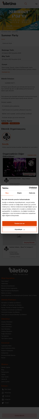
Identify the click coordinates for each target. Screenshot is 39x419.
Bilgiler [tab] (19, 193)
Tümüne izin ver (19, 223)
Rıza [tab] (7, 193)
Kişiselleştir (18, 229)
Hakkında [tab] (32, 193)
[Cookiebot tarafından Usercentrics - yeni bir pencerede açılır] (29, 188)
